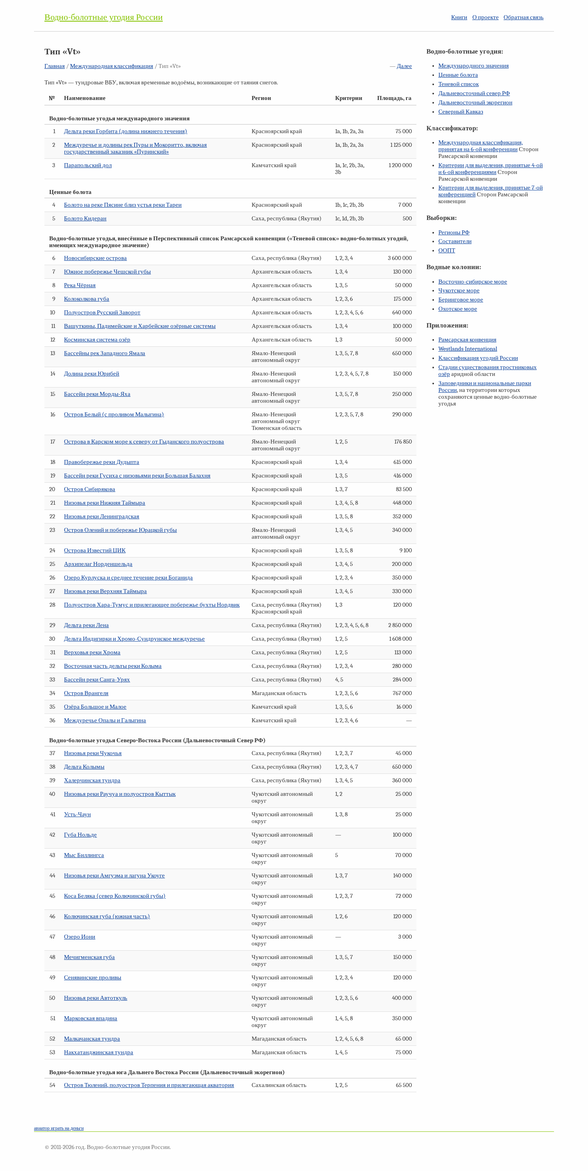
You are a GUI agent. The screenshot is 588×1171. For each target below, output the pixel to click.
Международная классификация (111, 66)
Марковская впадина (90, 1018)
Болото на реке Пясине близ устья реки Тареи (123, 205)
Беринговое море (460, 299)
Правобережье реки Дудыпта (101, 462)
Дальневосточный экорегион (475, 102)
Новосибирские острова (95, 258)
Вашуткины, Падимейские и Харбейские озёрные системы (140, 326)
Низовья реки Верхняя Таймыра (105, 591)
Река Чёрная (80, 285)
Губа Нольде (80, 834)
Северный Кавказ (460, 111)
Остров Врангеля (86, 693)
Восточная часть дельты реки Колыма (113, 666)
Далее (404, 66)
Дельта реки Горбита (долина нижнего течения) (125, 131)
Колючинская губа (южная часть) (107, 916)
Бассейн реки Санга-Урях (97, 679)
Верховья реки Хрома (92, 652)
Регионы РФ (454, 232)
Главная (54, 66)
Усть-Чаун (77, 814)
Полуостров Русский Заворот (102, 312)
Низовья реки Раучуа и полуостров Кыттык (120, 794)
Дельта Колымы (84, 766)
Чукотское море (459, 290)
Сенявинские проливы (92, 977)
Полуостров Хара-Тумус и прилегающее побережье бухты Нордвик (152, 604)
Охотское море (457, 309)
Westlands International (467, 349)
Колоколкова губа (86, 299)
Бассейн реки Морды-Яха (97, 394)
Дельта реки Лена (86, 625)
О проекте (485, 17)
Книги (459, 17)
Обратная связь (524, 17)
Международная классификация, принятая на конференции (480, 146)
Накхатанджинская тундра (98, 1052)
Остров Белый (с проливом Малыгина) (114, 414)
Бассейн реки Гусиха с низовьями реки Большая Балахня (137, 475)
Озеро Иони (79, 936)
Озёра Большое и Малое (95, 706)
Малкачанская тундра (92, 1038)
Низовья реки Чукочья (93, 753)
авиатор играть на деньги (59, 1128)
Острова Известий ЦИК (95, 550)
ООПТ (446, 250)
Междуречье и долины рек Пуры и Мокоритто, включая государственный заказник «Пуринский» (135, 148)
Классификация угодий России (478, 358)
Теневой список (458, 84)
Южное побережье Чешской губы (107, 271)
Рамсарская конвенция (467, 339)
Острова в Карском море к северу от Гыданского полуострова (144, 441)
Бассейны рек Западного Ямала (104, 353)
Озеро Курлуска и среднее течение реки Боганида (128, 577)
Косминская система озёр (97, 339)
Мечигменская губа (89, 957)
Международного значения (473, 65)
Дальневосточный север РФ (474, 93)
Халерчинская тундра (92, 780)
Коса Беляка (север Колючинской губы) (115, 896)
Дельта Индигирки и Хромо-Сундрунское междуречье (134, 638)
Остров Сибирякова (89, 489)
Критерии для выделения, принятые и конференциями (490, 169)
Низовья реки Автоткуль (95, 998)
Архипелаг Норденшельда (98, 564)
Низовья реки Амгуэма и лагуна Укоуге (114, 875)
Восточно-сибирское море (472, 281)
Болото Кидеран (85, 218)
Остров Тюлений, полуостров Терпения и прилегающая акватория (149, 1085)
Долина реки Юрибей (91, 373)
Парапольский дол (88, 165)
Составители (455, 241)
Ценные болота (458, 75)
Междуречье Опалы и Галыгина (105, 720)
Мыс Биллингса (84, 855)
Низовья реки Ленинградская (101, 516)
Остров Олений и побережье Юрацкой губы (120, 530)
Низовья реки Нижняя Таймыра (104, 503)
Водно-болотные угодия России (103, 17)
